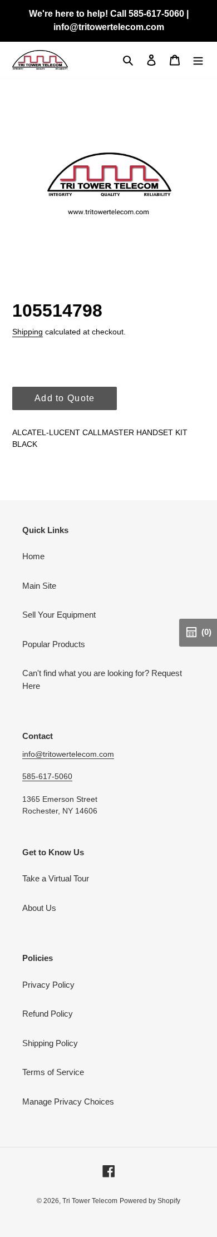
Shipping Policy (50, 1043)
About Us (39, 908)
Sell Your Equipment (59, 614)
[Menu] (198, 60)
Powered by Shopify (150, 1201)
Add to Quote (64, 398)
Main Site (39, 585)
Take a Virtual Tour (55, 878)
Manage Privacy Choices (68, 1101)
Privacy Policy (48, 984)
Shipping (27, 331)
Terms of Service (53, 1072)
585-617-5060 (47, 776)
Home (33, 556)
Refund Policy (47, 1013)
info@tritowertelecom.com (68, 754)
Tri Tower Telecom (89, 1201)
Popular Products (53, 644)
